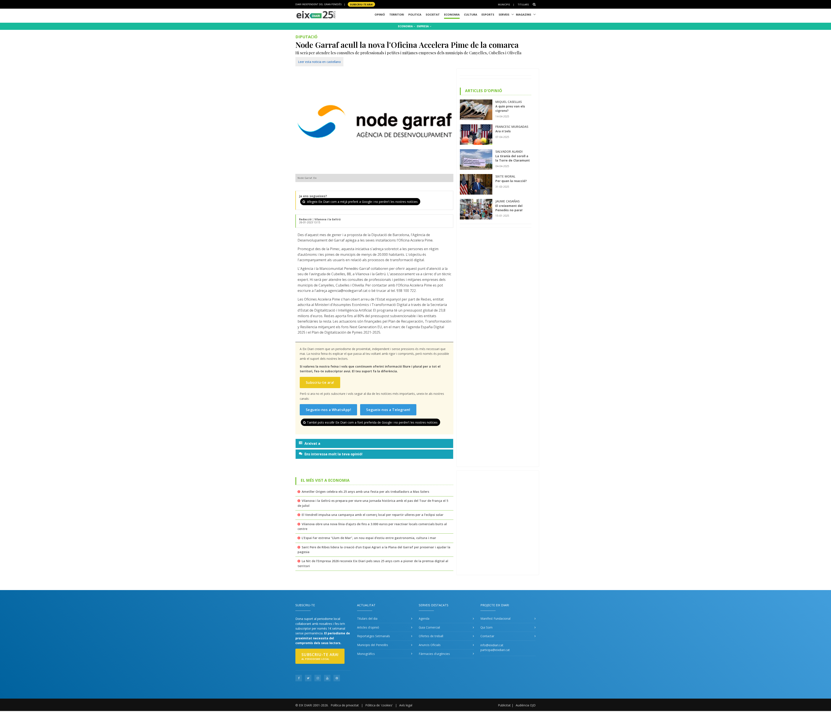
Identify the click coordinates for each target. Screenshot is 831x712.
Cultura (470, 14)
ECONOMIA (405, 26)
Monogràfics (366, 654)
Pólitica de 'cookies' (379, 705)
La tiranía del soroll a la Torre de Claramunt (512, 158)
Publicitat (504, 705)
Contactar (487, 636)
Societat (433, 14)
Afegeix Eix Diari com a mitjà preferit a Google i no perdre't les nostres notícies (362, 202)
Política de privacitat (345, 705)
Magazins (523, 14)
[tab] (374, 443)
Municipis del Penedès (372, 645)
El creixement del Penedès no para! (508, 208)
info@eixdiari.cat (491, 645)
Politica (414, 14)
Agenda (424, 618)
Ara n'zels (503, 131)
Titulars (523, 4)
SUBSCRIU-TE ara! (361, 4)
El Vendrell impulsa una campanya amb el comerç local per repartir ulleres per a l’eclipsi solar (372, 515)
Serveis (504, 14)
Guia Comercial (429, 627)
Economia (452, 14)
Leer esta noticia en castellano (319, 62)
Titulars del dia (367, 618)
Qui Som (486, 627)
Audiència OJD (526, 705)
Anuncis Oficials (430, 645)
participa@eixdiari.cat (495, 650)
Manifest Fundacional (495, 618)
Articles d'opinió (368, 627)
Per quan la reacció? (511, 181)
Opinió (380, 14)
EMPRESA (423, 26)
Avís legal (405, 705)
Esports (488, 14)
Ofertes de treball (431, 636)
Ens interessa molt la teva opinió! (333, 454)
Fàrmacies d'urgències (434, 654)
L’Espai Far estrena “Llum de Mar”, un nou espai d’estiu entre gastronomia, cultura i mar (369, 538)
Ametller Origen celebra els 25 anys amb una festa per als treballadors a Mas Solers (365, 492)
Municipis (504, 4)
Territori (396, 14)
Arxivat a (312, 443)
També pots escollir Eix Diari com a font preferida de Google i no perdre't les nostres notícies (372, 422)
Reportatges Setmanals (373, 636)
